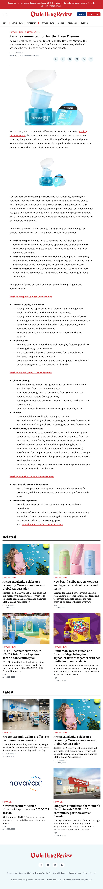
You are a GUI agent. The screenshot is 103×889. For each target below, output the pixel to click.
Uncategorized (32, 32)
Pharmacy (32, 23)
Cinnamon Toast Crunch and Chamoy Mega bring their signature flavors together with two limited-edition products (77, 656)
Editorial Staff (25, 873)
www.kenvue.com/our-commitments (42, 524)
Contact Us (12, 873)
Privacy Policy (89, 873)
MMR (81, 14)
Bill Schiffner (16, 52)
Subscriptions (75, 873)
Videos (61, 23)
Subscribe (93, 14)
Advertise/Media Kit (42, 873)
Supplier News (47, 23)
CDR (55, 605)
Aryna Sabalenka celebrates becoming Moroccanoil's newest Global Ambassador (24, 585)
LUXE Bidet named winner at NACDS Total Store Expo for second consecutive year (22, 654)
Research (72, 23)
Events (84, 23)
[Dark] (3, 14)
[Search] (6, 14)
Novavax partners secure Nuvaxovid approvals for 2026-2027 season (26, 809)
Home (5, 23)
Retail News (17, 23)
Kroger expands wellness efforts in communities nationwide (26, 738)
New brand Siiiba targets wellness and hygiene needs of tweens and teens (76, 585)
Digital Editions (59, 873)
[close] (100, 4)
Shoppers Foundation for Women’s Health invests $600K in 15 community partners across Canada (77, 811)
